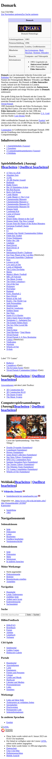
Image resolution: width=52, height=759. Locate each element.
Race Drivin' (11, 296)
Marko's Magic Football (16, 274)
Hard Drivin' (11, 245)
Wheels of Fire (12, 347)
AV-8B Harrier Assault (16, 180)
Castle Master (12, 194)
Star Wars (10, 313)
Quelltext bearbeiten (33, 167)
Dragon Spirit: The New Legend (20, 221)
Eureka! (42, 120)
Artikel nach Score (14, 599)
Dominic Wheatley (41, 52)
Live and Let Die (13, 264)
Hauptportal (11, 663)
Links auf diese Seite (15, 700)
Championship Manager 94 (17, 206)
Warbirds (10, 344)
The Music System (14, 279)
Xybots (9, 349)
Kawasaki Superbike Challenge (19, 257)
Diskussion (11, 532)
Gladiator (10, 243)
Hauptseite (10, 592)
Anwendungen (7, 385)
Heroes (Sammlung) (14, 452)
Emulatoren (11, 670)
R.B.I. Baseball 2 (13, 293)
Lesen (8, 534)
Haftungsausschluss (14, 753)
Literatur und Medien (15, 682)
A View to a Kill (13, 173)
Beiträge (9, 577)
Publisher (5, 77)
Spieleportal (11, 648)
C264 (8, 668)
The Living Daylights (15, 269)
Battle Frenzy (12, 185)
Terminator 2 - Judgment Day (18, 320)
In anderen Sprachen (15, 561)
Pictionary (10, 286)
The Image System (14, 394)
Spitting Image (12, 310)
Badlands (10, 182)
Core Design (19, 116)
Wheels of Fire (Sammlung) (18, 472)
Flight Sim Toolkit (14, 235)
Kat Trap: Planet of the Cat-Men (19, 255)
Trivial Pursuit (7, 104)
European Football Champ (17, 226)
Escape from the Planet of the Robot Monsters (25, 223)
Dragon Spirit (12, 209)
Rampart (10, 291)
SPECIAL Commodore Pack (18, 459)
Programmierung (13, 685)
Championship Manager (16, 199)
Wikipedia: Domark (13, 491)
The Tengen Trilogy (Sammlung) (20, 464)
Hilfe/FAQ (10, 625)
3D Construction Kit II (15, 392)
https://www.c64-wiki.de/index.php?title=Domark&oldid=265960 (23, 502)
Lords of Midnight (14, 267)
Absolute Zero (12, 175)
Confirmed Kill (12, 211)
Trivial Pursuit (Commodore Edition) (21, 370)
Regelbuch (10, 627)
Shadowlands (12, 306)
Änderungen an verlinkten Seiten (20, 702)
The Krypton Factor (14, 368)
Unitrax (9, 339)
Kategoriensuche (13, 602)
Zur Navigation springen (11, 14)
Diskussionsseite (13, 574)
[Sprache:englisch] (24, 491)
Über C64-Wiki (12, 751)
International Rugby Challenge (19, 252)
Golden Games (12, 650)
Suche (4, 609)
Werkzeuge (11, 559)
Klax (8, 260)
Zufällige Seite (12, 597)
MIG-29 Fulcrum (13, 277)
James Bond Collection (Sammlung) (21, 455)
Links (8, 687)
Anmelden (10, 581)
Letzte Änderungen (14, 594)
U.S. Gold (45, 113)
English (9, 722)
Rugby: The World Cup (16, 301)
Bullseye (10, 363)
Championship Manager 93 (17, 204)
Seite (8, 529)
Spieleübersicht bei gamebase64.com (21, 496)
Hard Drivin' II (12, 248)
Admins (9, 632)
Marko (9, 272)
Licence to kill (12, 262)
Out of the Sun (12, 284)
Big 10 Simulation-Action (17, 187)
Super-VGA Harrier (14, 315)
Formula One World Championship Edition (24, 233)
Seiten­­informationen (14, 712)
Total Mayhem (12, 332)
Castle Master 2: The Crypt (17, 197)
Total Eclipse (11, 330)
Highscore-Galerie (14, 652)
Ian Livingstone (31, 50)
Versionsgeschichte (14, 541)
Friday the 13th (12, 240)
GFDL (44, 741)
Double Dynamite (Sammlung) (19, 447)
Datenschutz (11, 748)
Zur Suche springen (30, 14)
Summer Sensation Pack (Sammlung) (22, 462)
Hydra (9, 250)
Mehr (8, 557)
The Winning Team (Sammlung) (20, 467)
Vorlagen (10, 637)
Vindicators (11, 342)
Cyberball (10, 216)
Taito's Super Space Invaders (18, 318)
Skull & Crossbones (14, 308)
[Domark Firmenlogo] (29, 31)
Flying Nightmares (14, 238)
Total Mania (25, 332)
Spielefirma (11, 510)
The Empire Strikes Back (17, 322)
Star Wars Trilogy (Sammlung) (19, 457)
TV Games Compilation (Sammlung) (22, 469)
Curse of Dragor (13, 214)
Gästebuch (10, 635)
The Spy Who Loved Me (17, 325)
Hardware (10, 680)
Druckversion (12, 707)
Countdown (11, 365)
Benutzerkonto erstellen (16, 579)
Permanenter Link (13, 710)
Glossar (9, 675)
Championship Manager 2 (17, 202)
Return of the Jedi (13, 298)
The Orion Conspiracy (15, 281)
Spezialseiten (11, 705)
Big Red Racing (13, 190)
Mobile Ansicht (12, 755)
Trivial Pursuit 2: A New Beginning (21, 337)
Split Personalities (13, 303)
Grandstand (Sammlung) (16, 450)
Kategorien (5, 505)
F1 (7, 231)
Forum (9, 630)
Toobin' (9, 327)
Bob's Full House (13, 192)
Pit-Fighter (10, 289)
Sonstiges (10, 689)
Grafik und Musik (13, 677)
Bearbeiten (9, 167)
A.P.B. (9, 177)
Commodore (6, 130)
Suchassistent (12, 604)
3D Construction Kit (15, 390)
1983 (8, 512)
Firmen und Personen (15, 672)
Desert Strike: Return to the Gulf (20, 219)
